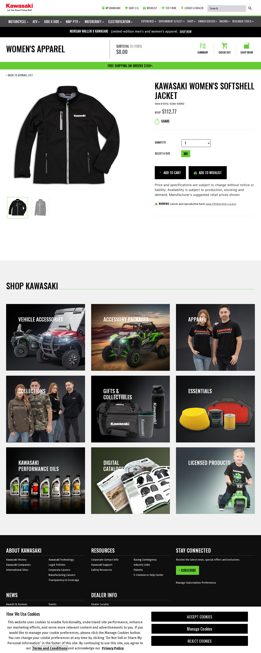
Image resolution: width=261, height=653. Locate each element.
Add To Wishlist (210, 172)
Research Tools (242, 21)
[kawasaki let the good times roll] (19, 7)
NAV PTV (72, 21)
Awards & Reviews (16, 604)
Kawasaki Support (101, 564)
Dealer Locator (100, 604)
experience (148, 21)
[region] (130, 630)
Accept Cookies (199, 617)
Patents (138, 569)
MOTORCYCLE (17, 21)
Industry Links (142, 564)
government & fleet (171, 21)
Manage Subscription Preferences (196, 582)
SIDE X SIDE (52, 21)
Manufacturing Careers (62, 574)
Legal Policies (57, 564)
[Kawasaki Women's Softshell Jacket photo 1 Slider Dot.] (17, 207)
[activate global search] (250, 8)
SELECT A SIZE (162, 153)
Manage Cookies (199, 629)
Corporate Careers (59, 569)
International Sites (17, 569)
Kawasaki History (16, 559)
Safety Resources (101, 569)
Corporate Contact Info (104, 559)
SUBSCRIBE (188, 570)
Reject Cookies (200, 641)
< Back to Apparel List (19, 75)
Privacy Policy (113, 648)
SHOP (190, 21)
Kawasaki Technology (61, 559)
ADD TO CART (172, 172)
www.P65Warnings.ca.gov (221, 203)
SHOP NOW (185, 31)
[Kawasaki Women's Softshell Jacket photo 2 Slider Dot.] (40, 207)
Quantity (160, 142)
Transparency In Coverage (64, 580)
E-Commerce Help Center (148, 574)
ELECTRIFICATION (119, 21)
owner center (206, 21)
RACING (223, 21)
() (133, 8)
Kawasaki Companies (18, 564)
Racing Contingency (145, 559)
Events (52, 604)
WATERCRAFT (93, 21)
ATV (35, 21)
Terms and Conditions (50, 648)
